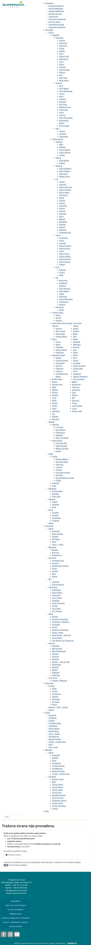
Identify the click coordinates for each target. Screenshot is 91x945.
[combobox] (14, 816)
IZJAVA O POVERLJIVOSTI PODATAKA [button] (15, 918)
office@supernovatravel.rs (16, 890)
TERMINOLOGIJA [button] (15, 914)
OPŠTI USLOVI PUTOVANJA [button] (15, 905)
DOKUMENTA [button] (15, 901)
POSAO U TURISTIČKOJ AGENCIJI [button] (15, 922)
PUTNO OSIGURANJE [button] (15, 910)
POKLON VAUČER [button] (15, 926)
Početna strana (14, 855)
